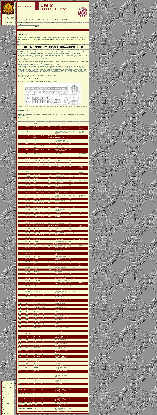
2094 (26, 347)
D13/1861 (27, 214)
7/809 (26, 153)
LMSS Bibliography (7, 387)
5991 (26, 143)
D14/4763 (27, 251)
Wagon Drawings (6, 393)
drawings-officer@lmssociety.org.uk (30, 78)
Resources (5, 407)
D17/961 (27, 296)
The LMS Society (6, 385)
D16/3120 (27, 276)
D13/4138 (27, 239)
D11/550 (27, 171)
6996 (26, 319)
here (50, 39)
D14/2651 (27, 247)
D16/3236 (27, 286)
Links (3, 409)
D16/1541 (27, 262)
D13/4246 (27, 241)
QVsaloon (27, 384)
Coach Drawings (6, 391)
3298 (26, 309)
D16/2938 (27, 271)
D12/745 (27, 198)
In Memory (4, 389)
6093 (26, 146)
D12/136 (27, 178)
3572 (26, 311)
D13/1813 (27, 205)
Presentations (5, 405)
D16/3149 (27, 280)
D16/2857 (27, 267)
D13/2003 (27, 217)
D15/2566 (27, 253)
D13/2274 (27, 221)
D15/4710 (27, 258)
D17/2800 (27, 291)
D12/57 (27, 195)
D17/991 (27, 300)
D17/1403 (27, 289)
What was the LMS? (7, 383)
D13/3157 (27, 235)
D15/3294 (27, 256)
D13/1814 (27, 207)
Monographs (5, 399)
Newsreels (4, 401)
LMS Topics (5, 397)
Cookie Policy (8, 22)
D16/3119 (27, 274)
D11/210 (27, 158)
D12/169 (27, 184)
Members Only (5, 413)
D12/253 (27, 187)
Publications (5, 395)
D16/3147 (27, 278)
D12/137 (27, 180)
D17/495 (27, 294)
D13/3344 (27, 237)
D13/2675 (27, 230)
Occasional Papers (7, 403)
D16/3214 (27, 282)
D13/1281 (27, 203)
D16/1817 (27, 264)
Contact (4, 411)
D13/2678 (27, 232)
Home (3, 381)
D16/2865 (27, 269)
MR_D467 (28, 333)
